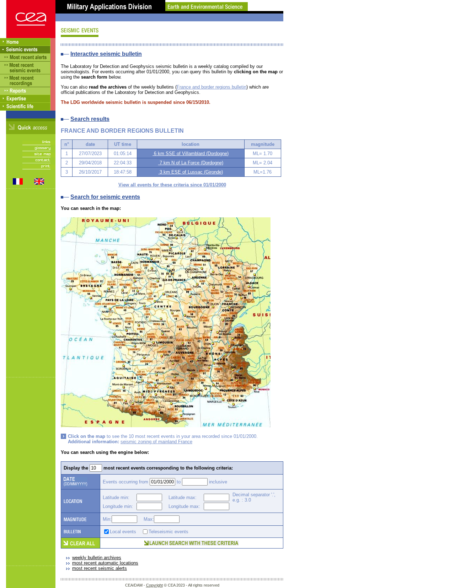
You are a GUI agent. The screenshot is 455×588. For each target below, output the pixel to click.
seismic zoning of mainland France (156, 441)
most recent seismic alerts (99, 568)
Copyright (154, 585)
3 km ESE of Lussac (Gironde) (190, 172)
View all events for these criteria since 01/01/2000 (172, 184)
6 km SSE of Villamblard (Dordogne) (190, 153)
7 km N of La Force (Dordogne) (190, 162)
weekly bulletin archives (96, 557)
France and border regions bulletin (211, 87)
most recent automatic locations (105, 563)
